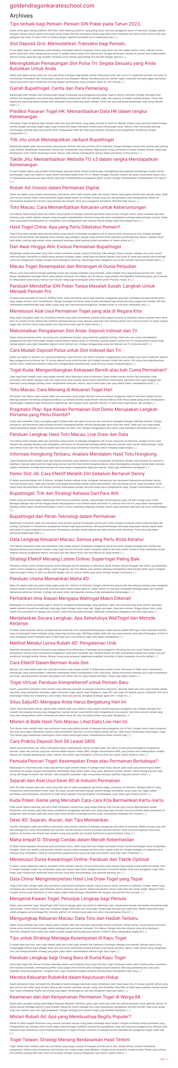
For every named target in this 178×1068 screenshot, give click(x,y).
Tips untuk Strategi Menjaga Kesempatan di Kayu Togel (68, 938)
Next (164, 1059)
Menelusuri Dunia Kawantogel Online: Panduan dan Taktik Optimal (79, 859)
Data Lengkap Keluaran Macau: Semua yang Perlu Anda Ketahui (77, 539)
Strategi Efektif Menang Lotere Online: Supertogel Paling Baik (75, 559)
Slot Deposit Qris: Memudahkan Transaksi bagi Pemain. (68, 43)
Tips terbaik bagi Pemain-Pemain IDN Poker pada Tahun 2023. (75, 24)
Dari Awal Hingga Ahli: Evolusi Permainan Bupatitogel (65, 246)
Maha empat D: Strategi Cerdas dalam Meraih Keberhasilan (72, 839)
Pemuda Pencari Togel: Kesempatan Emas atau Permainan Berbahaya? (84, 761)
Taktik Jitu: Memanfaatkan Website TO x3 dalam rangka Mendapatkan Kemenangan (84, 161)
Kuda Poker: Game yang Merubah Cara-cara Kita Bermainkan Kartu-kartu (87, 800)
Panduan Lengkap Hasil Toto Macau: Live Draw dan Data (69, 434)
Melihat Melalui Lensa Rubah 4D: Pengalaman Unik (63, 643)
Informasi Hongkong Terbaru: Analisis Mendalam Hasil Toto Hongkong (83, 454)
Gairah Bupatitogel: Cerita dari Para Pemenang (59, 88)
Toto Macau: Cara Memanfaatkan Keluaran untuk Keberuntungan (78, 207)
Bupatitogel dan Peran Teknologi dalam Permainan (63, 516)
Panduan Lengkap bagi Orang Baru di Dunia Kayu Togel (68, 957)
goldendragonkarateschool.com (52, 5)
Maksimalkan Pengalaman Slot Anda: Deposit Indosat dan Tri (73, 330)
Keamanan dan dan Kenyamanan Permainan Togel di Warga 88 (75, 997)
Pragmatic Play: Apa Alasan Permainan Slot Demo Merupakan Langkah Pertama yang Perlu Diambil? (84, 412)
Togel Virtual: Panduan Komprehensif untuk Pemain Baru (69, 682)
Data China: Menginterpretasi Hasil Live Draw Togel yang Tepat (76, 879)
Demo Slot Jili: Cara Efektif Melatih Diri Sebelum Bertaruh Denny (77, 473)
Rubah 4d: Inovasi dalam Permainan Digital (54, 187)
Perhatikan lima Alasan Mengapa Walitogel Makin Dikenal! (70, 598)
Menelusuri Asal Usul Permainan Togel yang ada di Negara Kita (76, 311)
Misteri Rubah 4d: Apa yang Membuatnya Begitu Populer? (70, 1016)
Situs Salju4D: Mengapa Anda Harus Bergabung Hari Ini (68, 702)
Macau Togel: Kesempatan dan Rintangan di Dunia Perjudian (73, 266)
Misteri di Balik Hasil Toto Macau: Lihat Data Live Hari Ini (68, 721)
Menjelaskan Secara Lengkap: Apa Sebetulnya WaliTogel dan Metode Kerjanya (82, 620)
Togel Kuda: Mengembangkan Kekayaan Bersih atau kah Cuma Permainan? (88, 370)
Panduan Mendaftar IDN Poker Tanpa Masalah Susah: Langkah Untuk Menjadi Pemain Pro (82, 288)
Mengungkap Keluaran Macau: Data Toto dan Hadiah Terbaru (74, 918)
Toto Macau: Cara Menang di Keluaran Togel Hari (61, 389)
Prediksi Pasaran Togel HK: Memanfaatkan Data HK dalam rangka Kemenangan (78, 114)
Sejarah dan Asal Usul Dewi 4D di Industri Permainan (65, 780)
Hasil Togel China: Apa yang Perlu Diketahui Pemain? (65, 227)
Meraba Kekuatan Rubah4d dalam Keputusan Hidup (64, 977)
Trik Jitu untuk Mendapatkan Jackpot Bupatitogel (62, 139)
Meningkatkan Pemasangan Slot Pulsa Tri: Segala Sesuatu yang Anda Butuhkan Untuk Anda (83, 65)
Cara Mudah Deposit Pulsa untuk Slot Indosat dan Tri (65, 350)
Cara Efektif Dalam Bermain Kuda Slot (49, 662)
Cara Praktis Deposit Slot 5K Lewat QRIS (52, 741)
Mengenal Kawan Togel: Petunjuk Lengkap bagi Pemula (68, 898)
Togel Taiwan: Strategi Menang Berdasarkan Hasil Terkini (70, 1039)
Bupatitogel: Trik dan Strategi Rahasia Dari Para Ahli (64, 493)
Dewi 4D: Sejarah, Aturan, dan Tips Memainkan (59, 820)
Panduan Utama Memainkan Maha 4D (49, 578)
